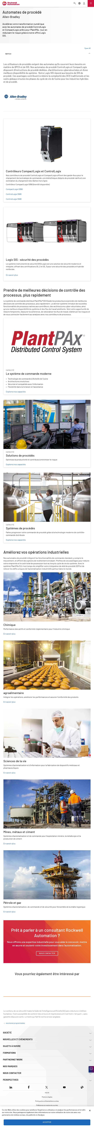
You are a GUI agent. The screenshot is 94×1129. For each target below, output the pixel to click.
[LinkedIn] (11, 1087)
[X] (46, 1087)
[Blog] (82, 1087)
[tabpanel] (47, 528)
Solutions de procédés (13, 401)
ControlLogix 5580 (14, 194)
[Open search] (75, 3)
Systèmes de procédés (13, 474)
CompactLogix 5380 (14, 189)
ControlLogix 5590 (14, 199)
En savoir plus (9, 634)
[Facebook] (28, 1087)
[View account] (84, 3)
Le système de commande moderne (18, 319)
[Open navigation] (91, 3)
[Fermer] (90, 1110)
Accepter (47, 1122)
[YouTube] (64, 1087)
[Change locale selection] (79, 3)
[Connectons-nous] (91, 1069)
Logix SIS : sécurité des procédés (17, 209)
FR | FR (47, 1093)
